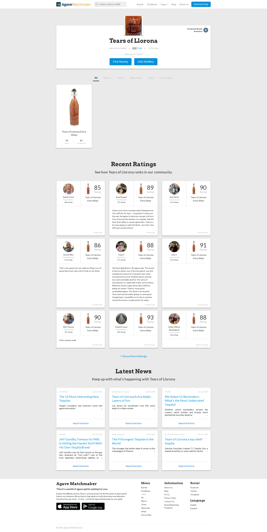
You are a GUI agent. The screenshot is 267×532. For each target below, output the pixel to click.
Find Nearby (120, 61)
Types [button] (163, 4)
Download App (201, 4)
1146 (139, 48)
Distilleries (152, 4)
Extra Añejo (166, 77)
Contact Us (169, 501)
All (96, 77)
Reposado (136, 77)
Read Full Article (81, 423)
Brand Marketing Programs (171, 506)
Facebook (194, 487)
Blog (173, 4)
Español (193, 508)
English (193, 505)
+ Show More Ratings (133, 356)
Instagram (194, 494)
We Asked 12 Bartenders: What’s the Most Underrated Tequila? (184, 400)
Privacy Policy (170, 498)
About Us (184, 4)
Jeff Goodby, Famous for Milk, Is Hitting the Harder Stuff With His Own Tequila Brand (80, 443)
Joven (120, 77)
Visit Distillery (146, 61)
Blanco (107, 77)
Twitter (193, 491)
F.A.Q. (167, 494)
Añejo (151, 77)
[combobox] (110, 4)
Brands (140, 4)
